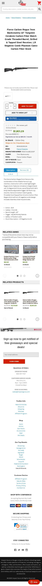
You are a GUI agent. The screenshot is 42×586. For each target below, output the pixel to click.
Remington (21, 466)
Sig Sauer (21, 453)
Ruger (21, 455)
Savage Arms (21, 448)
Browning (21, 446)
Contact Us (21, 488)
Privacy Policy (21, 486)
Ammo (21, 426)
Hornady (21, 450)
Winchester (21, 459)
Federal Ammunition (21, 464)
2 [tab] (21, 276)
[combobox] (19, 9)
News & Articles (21, 404)
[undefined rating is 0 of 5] (10, 125)
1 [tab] (17, 276)
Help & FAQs (21, 481)
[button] (21, 526)
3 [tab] (24, 276)
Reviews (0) (24, 170)
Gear (21, 433)
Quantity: (11, 102)
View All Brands (21, 468)
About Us (21, 407)
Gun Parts (21, 429)
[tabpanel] (11, 257)
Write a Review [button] (11, 128)
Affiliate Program (21, 413)
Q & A (10, 174)
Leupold (21, 462)
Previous (4, 275)
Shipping (21, 409)
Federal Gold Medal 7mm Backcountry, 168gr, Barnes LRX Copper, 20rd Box (29, 259)
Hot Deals (21, 435)
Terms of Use (21, 483)
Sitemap (21, 411)
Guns (21, 424)
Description (10, 170)
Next (37, 275)
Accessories (21, 431)
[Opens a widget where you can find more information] (34, 582)
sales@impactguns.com (21, 392)
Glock (21, 457)
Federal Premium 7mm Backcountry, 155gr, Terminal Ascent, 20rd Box (11, 259)
